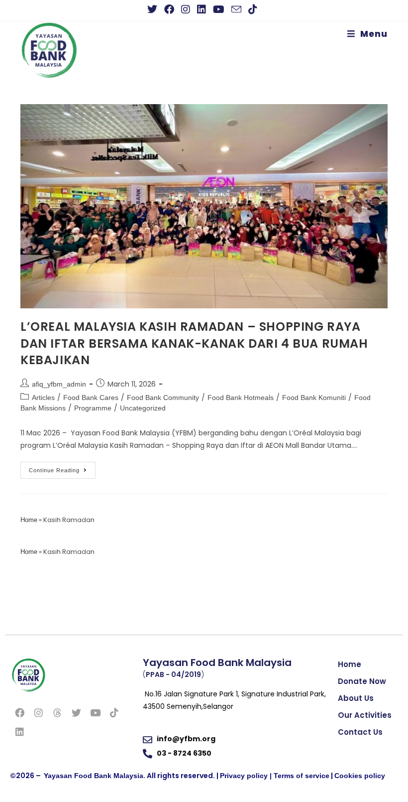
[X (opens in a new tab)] (154, 9)
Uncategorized (143, 408)
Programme (92, 408)
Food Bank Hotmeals (240, 397)
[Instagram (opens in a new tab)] (186, 9)
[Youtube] (95, 712)
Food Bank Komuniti (314, 397)
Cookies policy (359, 776)
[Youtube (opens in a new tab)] (218, 9)
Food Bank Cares (90, 397)
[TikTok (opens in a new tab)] (253, 9)
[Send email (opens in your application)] (236, 9)
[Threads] (57, 712)
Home (28, 520)
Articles (43, 397)
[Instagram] (38, 712)
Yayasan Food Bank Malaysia (93, 776)
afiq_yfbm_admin (59, 384)
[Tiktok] (113, 712)
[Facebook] (19, 712)
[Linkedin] (19, 731)
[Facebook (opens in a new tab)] (169, 9)
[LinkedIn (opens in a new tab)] (201, 9)
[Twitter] (76, 712)
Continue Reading (62, 467)
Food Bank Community (163, 397)
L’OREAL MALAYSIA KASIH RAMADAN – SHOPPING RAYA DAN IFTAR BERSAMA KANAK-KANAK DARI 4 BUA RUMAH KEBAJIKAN (194, 343)
